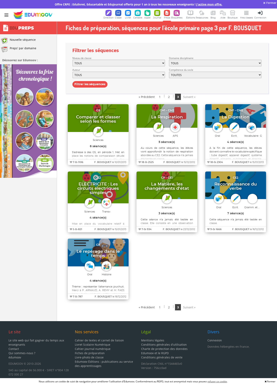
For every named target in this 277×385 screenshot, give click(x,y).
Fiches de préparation (90, 353)
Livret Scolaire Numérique (92, 344)
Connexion (214, 340)
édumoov (15, 357)
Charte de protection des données (164, 349)
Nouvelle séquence (23, 40)
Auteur (76, 70)
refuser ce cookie (217, 381)
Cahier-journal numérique (93, 349)
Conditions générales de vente (162, 357)
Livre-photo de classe (89, 357)
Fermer (270, 3)
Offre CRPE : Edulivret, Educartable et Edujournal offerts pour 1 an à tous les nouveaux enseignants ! (138, 4)
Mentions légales (152, 340)
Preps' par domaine (23, 48)
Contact (14, 349)
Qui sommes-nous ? (22, 353)
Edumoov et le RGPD (155, 353)
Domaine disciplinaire (181, 58)
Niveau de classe (81, 58)
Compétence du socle (181, 70)
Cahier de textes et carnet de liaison (99, 340)
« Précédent (147, 97)
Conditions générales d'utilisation (164, 344)
